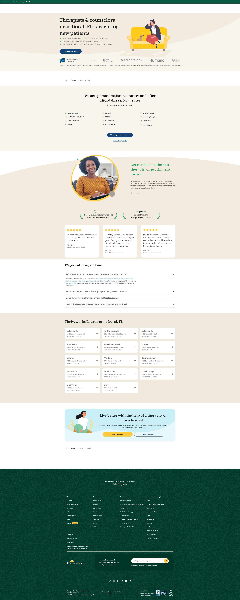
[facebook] (118, 581)
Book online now (8, 2)
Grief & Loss (97, 512)
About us (69, 501)
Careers (69, 523)
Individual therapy (126, 501)
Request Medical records (147, 593)
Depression (97, 508)
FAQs (68, 512)
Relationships (97, 516)
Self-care (96, 519)
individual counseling (100, 279)
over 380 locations (72, 283)
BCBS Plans (150, 508)
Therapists (73, 80)
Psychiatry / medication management (132, 504)
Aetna (148, 501)
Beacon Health (151, 512)
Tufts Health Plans (152, 531)
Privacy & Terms (144, 591)
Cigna (149, 516)
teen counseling (92, 281)
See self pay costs (120, 141)
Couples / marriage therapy (129, 519)
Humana (149, 523)
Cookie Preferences (145, 595)
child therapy (82, 281)
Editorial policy (71, 516)
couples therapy (113, 279)
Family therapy (124, 516)
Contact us (70, 542)
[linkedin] (130, 581)
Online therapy (125, 508)
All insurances (151, 534)
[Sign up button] (166, 561)
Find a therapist (125, 523)
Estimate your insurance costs (120, 135)
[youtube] (126, 581)
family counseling (71, 281)
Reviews (69, 527)
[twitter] (122, 581)
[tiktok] (110, 581)
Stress (95, 523)
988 (70, 548)
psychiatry (104, 281)
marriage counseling (126, 279)
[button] (131, 199)
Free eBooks (97, 501)
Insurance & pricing (73, 504)
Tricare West (150, 519)
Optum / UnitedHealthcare (155, 504)
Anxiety (95, 504)
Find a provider (117, 434)
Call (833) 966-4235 (71, 51)
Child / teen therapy (126, 512)
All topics (96, 527)
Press (68, 519)
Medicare (150, 527)
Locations (70, 508)
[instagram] (114, 581)
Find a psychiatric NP (127, 527)
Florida (81, 80)
